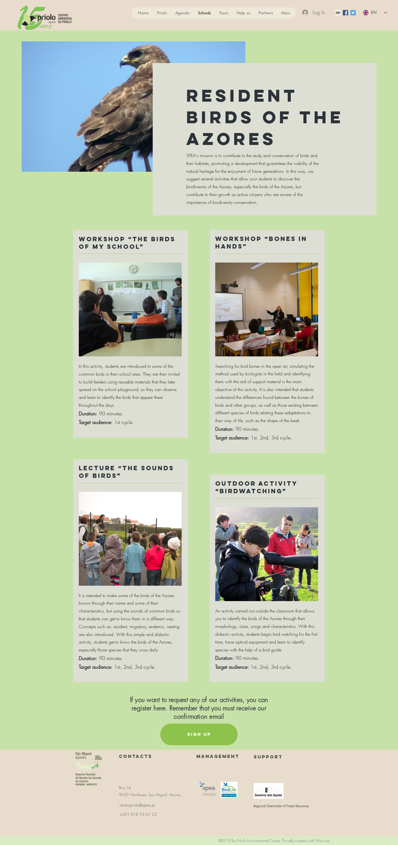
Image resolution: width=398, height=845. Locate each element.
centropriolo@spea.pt (137, 805)
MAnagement (217, 756)
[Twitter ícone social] (353, 12)
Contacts (135, 756)
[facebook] (345, 12)
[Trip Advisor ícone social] (338, 12)
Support (268, 757)
